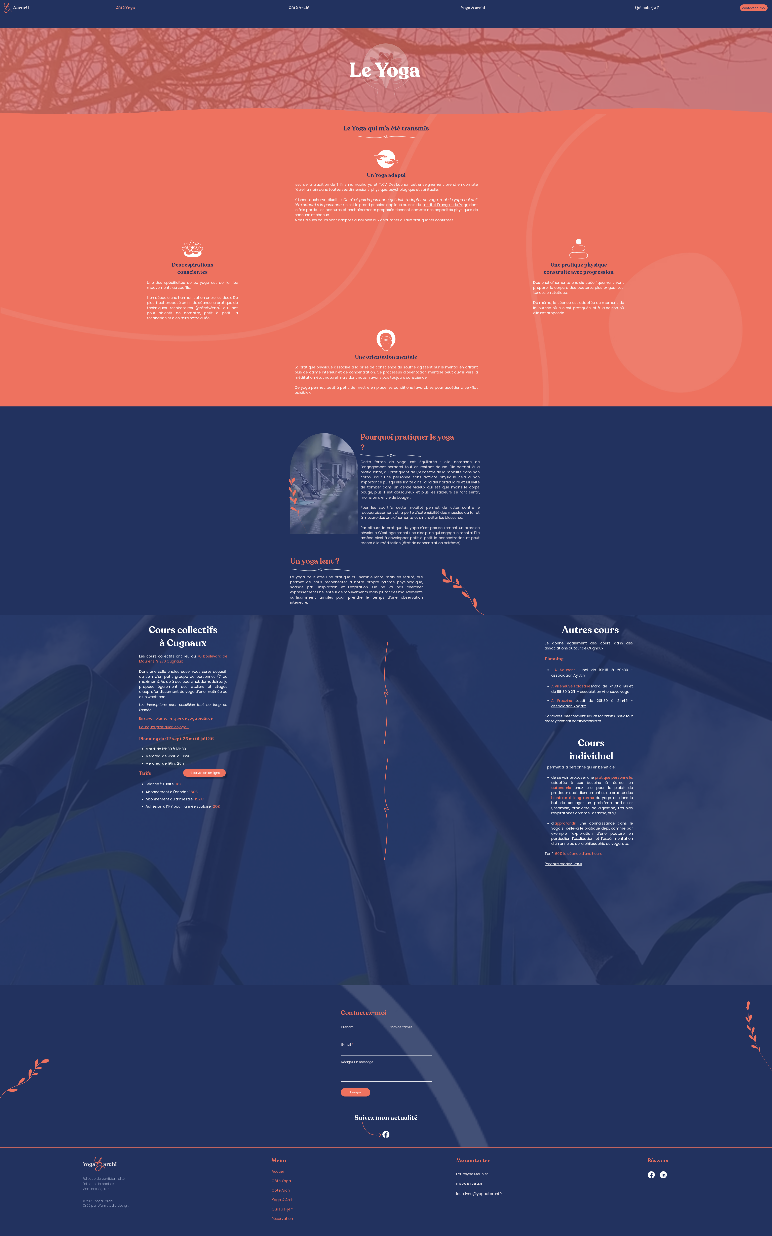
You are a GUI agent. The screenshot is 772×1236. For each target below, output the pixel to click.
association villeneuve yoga (604, 691)
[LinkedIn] (663, 1174)
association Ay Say (568, 675)
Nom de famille (401, 1027)
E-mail (346, 1044)
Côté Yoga (281, 1180)
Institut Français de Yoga (445, 204)
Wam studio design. (113, 1205)
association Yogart (568, 706)
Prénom (347, 1027)
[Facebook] (385, 1134)
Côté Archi (281, 1190)
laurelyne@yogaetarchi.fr (479, 1193)
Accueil (21, 8)
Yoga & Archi (283, 1199)
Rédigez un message (357, 1062)
